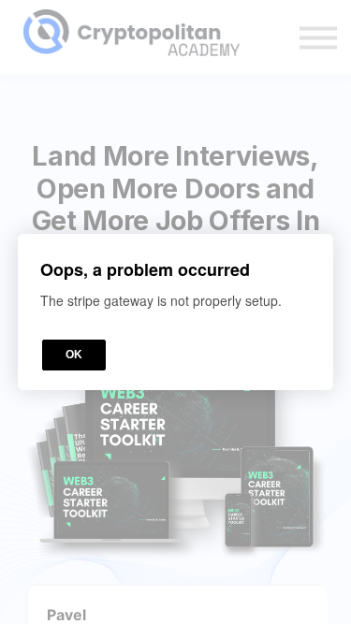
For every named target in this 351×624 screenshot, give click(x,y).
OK (74, 354)
